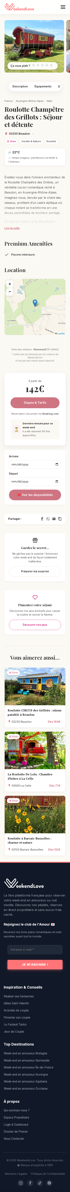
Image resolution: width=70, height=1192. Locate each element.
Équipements (43, 86)
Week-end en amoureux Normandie (26, 1060)
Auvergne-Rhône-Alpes (29, 100)
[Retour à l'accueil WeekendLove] (35, 883)
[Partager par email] (54, 519)
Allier (49, 100)
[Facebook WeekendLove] (30, 1183)
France (8, 100)
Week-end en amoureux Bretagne (25, 1053)
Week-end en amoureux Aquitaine (25, 1081)
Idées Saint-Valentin (16, 1003)
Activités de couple (16, 1010)
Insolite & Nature (31, 141)
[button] (35, 303)
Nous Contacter (14, 1138)
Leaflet (61, 333)
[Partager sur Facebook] (42, 519)
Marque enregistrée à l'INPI (37, 1165)
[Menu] (63, 7)
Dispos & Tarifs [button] (35, 402)
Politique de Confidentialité (48, 1173)
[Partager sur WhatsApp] (48, 519)
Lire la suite (12, 228)
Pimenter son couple (17, 1017)
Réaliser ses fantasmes (19, 996)
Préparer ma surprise (35, 571)
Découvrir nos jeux (35, 624)
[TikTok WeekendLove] (39, 1183)
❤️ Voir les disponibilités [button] (35, 495)
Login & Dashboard (16, 1124)
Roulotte (51, 141)
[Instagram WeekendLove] (20, 1183)
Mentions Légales (16, 1173)
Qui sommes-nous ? (16, 1110)
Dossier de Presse (16, 1131)
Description (20, 86)
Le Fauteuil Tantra (15, 1024)
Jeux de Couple (14, 1031)
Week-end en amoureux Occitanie (26, 1088)
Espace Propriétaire (16, 1117)
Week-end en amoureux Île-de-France (28, 1067)
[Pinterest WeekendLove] (49, 1183)
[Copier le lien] (60, 519)
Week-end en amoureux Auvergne (26, 1074)
